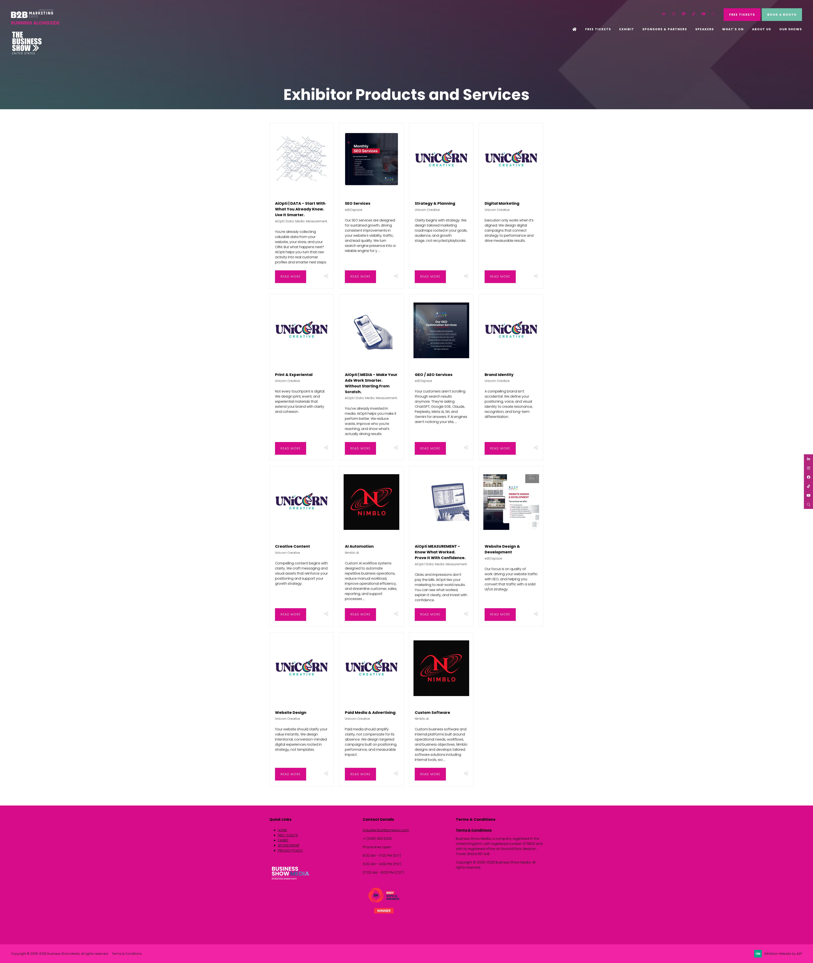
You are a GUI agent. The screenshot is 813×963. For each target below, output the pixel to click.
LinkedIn (663, 13)
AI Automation (359, 546)
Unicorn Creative (427, 210)
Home (574, 30)
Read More (291, 276)
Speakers (704, 29)
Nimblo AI (352, 553)
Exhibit (626, 29)
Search (713, 13)
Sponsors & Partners (664, 29)
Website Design (290, 712)
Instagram (673, 13)
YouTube (703, 13)
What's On (733, 29)
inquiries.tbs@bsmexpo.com (386, 830)
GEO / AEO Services (433, 374)
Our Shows (790, 29)
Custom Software (432, 712)
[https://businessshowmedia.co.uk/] (290, 879)
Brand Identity (499, 374)
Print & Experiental (293, 374)
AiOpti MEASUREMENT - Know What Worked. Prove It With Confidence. (440, 552)
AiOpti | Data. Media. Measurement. (301, 221)
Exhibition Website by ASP (783, 954)
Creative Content (292, 546)
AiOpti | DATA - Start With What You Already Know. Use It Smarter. (300, 209)
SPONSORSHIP (289, 845)
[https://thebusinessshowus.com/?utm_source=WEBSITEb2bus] (27, 53)
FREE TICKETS (742, 14)
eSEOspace (353, 210)
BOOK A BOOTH (781, 14)
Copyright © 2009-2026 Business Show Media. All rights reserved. (59, 954)
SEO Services (357, 203)
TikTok (693, 13)
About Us (761, 29)
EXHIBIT (283, 840)
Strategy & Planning (435, 203)
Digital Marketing (502, 203)
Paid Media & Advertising (370, 712)
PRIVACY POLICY (290, 850)
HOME (282, 830)
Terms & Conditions (474, 830)
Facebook (683, 13)
